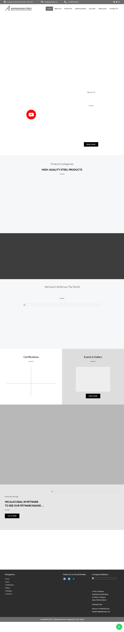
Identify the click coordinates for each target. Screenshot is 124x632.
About (7, 582)
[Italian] (100, 2)
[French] (98, 2)
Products (68, 9)
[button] (119, 627)
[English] (94, 2)
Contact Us (113, 9)
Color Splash (80, 619)
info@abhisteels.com (51, 2)
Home (49, 9)
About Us (57, 9)
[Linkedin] (117, 2)
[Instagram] (119, 2)
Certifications (80, 9)
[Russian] (102, 2)
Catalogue (102, 9)
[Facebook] (114, 2)
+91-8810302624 (73, 2)
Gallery (92, 9)
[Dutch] (96, 2)
